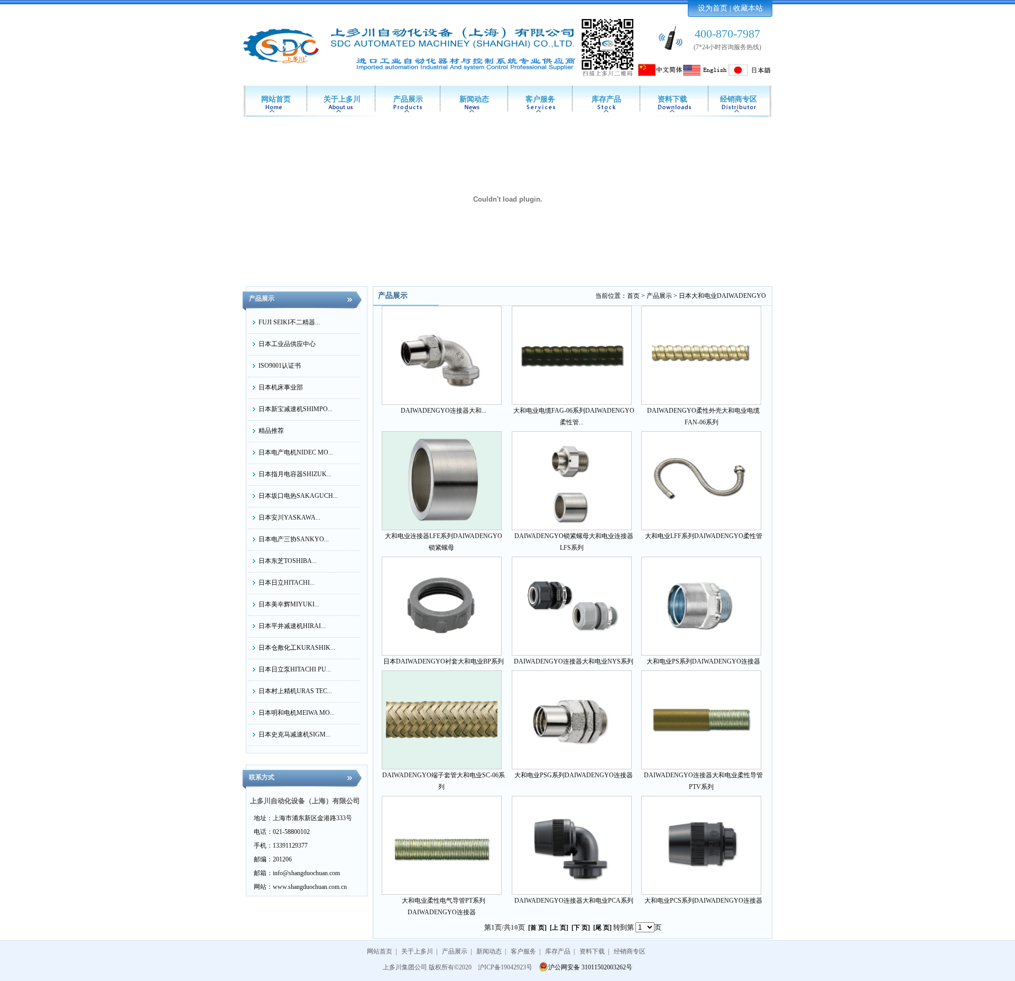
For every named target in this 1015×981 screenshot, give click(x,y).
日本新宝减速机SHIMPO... (296, 409)
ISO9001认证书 (280, 365)
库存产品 (606, 99)
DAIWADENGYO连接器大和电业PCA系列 (573, 900)
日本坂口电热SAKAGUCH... (298, 495)
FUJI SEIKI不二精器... (289, 322)
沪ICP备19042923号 (505, 967)
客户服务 (540, 99)
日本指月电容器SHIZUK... (295, 474)
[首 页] (537, 927)
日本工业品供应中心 (287, 344)
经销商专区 (738, 99)
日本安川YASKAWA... (289, 517)
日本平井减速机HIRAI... (292, 626)
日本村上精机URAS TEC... (295, 691)
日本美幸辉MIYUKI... (289, 604)
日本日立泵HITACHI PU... (295, 669)
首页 (633, 295)
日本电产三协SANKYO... (294, 539)
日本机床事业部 (281, 387)
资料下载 (672, 99)
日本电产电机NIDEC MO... (296, 452)
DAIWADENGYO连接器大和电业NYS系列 (573, 661)
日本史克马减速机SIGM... (294, 734)
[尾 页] (602, 927)
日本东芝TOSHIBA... (288, 561)
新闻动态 (474, 99)
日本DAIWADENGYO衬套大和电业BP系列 (443, 661)
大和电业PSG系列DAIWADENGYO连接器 (573, 775)
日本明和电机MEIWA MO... (297, 712)
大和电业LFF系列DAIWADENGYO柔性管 (703, 536)
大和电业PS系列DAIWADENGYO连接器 (703, 661)
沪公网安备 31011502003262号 (590, 967)
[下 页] (580, 927)
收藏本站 (748, 8)
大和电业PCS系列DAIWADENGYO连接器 (703, 900)
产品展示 (408, 99)
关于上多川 (342, 99)
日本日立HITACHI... (287, 582)
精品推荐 (271, 430)
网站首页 (276, 99)
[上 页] (559, 927)
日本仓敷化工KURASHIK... (297, 647)
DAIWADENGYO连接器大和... (443, 410)
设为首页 (712, 8)
